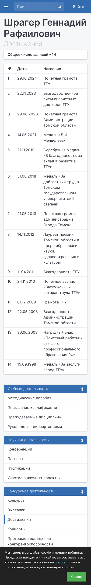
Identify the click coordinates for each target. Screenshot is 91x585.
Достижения (19, 519)
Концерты (16, 529)
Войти (78, 6)
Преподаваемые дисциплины (34, 417)
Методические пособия (29, 398)
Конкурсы (16, 500)
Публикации (18, 468)
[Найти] (59, 6)
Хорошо (76, 576)
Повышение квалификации (32, 407)
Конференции (19, 449)
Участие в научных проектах (34, 477)
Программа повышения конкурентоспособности (30, 541)
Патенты (15, 458)
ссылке (60, 562)
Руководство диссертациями (34, 426)
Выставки (16, 510)
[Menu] (6, 6)
